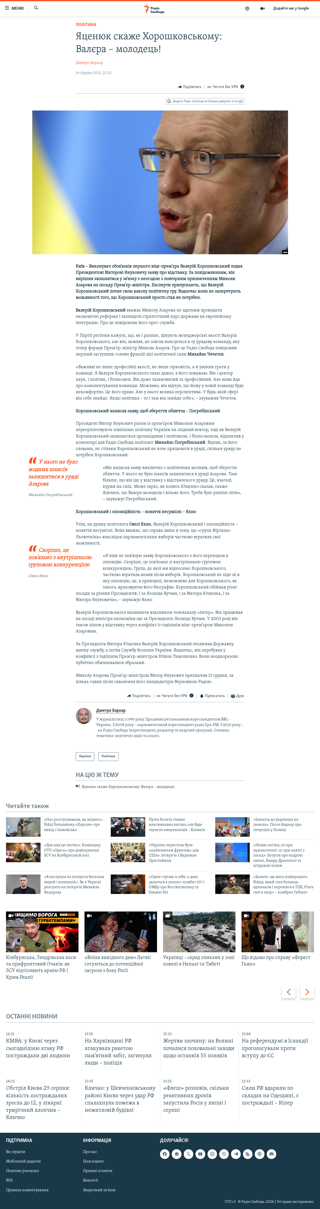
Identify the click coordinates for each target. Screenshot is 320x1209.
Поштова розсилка (22, 1171)
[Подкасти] (247, 8)
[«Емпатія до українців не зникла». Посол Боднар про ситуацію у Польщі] (232, 827)
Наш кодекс (93, 1162)
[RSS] (247, 1154)
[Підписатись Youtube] (200, 1154)
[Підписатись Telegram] (235, 1154)
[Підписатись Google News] (176, 1154)
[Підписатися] (271, 1154)
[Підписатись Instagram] (212, 1154)
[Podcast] (259, 1154)
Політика (86, 25)
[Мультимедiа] (262, 8)
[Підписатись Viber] (224, 1154)
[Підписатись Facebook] (165, 1154)
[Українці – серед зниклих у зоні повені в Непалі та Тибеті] (199, 932)
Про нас (90, 1152)
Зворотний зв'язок (99, 1190)
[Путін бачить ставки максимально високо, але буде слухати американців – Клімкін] (128, 827)
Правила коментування (27, 1190)
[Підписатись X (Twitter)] (188, 1154)
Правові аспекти (97, 1171)
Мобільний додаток (23, 1162)
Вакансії (90, 1181)
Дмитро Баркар (89, 63)
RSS (9, 1181)
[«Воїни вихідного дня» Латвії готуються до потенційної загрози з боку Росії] (120, 932)
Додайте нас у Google (291, 8)
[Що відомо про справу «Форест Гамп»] (278, 932)
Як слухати (15, 1152)
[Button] (190, 87)
